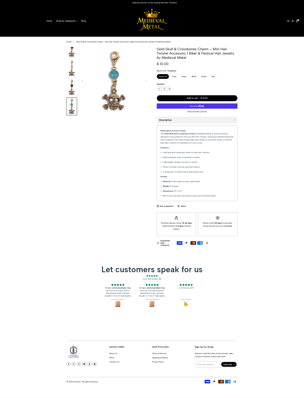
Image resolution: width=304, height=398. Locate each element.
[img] (152, 275)
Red (213, 76)
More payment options (197, 111)
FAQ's (111, 358)
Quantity (161, 84)
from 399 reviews (150, 279)
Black (194, 76)
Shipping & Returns (160, 358)
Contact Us (114, 362)
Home (69, 42)
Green (184, 76)
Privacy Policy (158, 362)
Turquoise (163, 76)
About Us (113, 353)
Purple (204, 76)
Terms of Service (159, 353)
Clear (174, 76)
